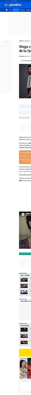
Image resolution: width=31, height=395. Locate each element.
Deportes (22, 10)
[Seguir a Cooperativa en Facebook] (12, 1)
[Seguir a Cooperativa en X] (14, 1)
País (10, 10)
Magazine (15, 10)
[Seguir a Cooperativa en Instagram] (16, 1)
